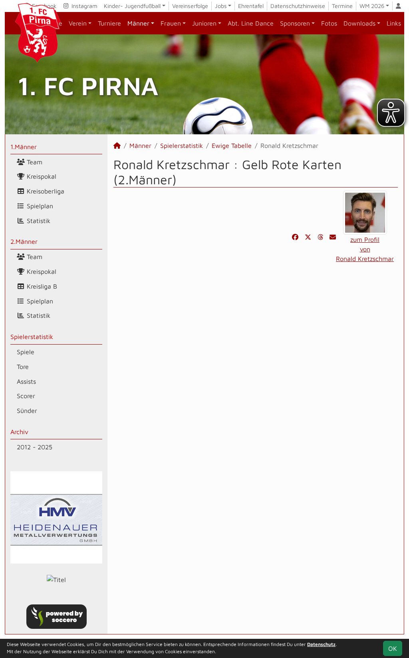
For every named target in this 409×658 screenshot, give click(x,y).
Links (394, 23)
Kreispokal (40, 176)
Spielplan (39, 205)
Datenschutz (321, 644)
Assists (26, 381)
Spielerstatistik (31, 336)
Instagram (83, 5)
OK (392, 648)
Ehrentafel (251, 5)
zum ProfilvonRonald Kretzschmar (365, 249)
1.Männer (23, 146)
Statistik (37, 220)
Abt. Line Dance (251, 23)
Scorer (26, 395)
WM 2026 (371, 5)
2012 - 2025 (34, 447)
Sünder (27, 410)
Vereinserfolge (190, 5)
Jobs (221, 5)
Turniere (109, 23)
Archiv (19, 431)
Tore (23, 366)
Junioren (204, 23)
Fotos (329, 23)
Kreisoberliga (44, 191)
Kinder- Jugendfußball (132, 5)
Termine (342, 5)
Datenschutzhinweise (297, 5)
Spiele (25, 351)
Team (33, 161)
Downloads (359, 23)
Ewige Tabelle (232, 145)
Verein (78, 23)
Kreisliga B (41, 286)
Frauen (171, 23)
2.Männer (24, 241)
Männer (138, 23)
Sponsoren (295, 23)
